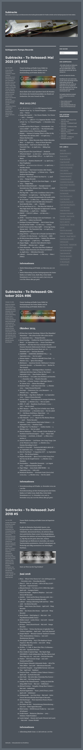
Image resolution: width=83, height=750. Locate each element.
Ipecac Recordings (10, 321)
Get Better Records (10, 538)
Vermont (12, 114)
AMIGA (7, 72)
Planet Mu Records (66, 230)
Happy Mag (12, 85)
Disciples (7, 311)
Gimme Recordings (10, 319)
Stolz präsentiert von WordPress (20, 743)
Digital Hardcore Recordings (10, 75)
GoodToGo (12, 544)
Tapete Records (65, 253)
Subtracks (11, 12)
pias (11, 96)
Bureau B (63, 156)
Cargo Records (64, 162)
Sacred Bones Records (66, 239)
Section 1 (10, 331)
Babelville (8, 304)
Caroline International (66, 165)
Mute (6, 90)
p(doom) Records (9, 92)
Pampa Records (9, 563)
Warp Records (9, 577)
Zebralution (64, 264)
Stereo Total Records (66, 247)
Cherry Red (64, 170)
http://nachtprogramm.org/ (68, 106)
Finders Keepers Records (67, 190)
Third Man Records (65, 256)
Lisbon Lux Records (10, 87)
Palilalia (7, 94)
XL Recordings (64, 262)
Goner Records (64, 199)
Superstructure (9, 572)
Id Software (12, 550)
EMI (6, 80)
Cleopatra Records (65, 176)
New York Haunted (10, 558)
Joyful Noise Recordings (67, 204)
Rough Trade (71, 236)
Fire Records (64, 193)
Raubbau (7, 565)
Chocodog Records (10, 531)
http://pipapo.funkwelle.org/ (68, 104)
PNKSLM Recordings (66, 233)
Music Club (8, 325)
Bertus (63, 150)
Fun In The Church (66, 196)
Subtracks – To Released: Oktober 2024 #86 (29, 294)
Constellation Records (66, 182)
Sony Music (64, 244)
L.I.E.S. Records (64, 207)
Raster (62, 236)
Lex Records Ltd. (9, 323)
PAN (72, 224)
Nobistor (7, 560)
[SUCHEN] (76, 53)
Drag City (12, 532)
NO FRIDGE (12, 90)
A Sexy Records (9, 70)
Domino (7, 532)
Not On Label (64, 222)
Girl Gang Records (10, 539)
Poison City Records (10, 97)
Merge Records (65, 210)
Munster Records (9, 89)
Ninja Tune (70, 216)
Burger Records (65, 159)
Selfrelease (8, 567)
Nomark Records (65, 219)
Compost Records (65, 179)
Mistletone (8, 551)
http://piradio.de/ (65, 103)
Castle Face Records (66, 167)
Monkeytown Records (66, 213)
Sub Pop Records (9, 102)
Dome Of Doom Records (67, 185)
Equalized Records (10, 536)
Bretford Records (65, 153)
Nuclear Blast (64, 224)
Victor (6, 116)
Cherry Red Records (66, 173)
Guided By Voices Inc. (66, 202)
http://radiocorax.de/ (66, 101)
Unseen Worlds (9, 574)
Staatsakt (12, 101)
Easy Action (8, 534)
